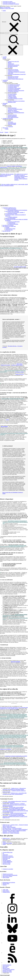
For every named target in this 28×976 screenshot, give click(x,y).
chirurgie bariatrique (15, 661)
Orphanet (4, 884)
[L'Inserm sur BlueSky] (12, 932)
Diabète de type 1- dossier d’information (11, 832)
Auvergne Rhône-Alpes (7, 852)
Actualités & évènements (8, 118)
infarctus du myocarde (5, 365)
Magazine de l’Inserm (12, 110)
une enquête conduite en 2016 (20, 266)
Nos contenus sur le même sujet (9, 226)
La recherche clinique (12, 87)
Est (3, 853)
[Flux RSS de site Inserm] (12, 962)
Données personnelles (7, 970)
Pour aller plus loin (6, 231)
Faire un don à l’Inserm (7, 876)
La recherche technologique (13, 89)
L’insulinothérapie (11, 222)
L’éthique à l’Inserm (12, 96)
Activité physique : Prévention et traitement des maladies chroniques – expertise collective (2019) (14, 831)
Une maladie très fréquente (10, 208)
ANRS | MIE (5, 889)
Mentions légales (6, 968)
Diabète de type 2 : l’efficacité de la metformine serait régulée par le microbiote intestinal (14, 789)
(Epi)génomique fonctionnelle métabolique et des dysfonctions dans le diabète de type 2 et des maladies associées (14, 708)
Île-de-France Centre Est (8, 855)
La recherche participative (13, 91)
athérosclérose (19, 363)
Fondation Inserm (6, 892)
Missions (9, 62)
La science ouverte (11, 95)
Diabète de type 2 (6, 838)
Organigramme (11, 63)
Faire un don (5, 127)
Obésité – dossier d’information (9, 827)
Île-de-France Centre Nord (8, 857)
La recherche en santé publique (14, 88)
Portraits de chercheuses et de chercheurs (16, 101)
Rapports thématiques (12, 116)
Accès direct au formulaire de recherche (11, 3)
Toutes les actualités (12, 124)
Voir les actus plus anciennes (7, 796)
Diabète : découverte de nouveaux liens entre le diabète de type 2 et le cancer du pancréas (15, 813)
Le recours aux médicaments (14, 221)
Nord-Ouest (5, 859)
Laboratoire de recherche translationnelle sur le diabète (16, 756)
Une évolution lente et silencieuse (12, 211)
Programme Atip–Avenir (13, 77)
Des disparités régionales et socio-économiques (17, 210)
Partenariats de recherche (13, 69)
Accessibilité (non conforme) (8, 969)
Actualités (7, 227)
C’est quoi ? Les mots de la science (15, 109)
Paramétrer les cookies (7, 971)
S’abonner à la (8, 868)
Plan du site (5, 967)
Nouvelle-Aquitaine (7, 860)
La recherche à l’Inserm (5, 81)
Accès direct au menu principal (9, 2)
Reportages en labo (12, 102)
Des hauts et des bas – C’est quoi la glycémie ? (12, 828)
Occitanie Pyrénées (6, 862)
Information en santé (5, 104)
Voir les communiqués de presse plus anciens (10, 819)
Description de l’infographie (7, 390)
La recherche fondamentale (13, 85)
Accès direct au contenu (7, 1)
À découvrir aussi (9, 229)
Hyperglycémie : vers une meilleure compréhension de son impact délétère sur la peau (13, 808)
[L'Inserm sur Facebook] (12, 903)
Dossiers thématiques (12, 108)
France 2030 (10, 73)
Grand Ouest (5, 854)
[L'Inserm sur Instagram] (12, 913)
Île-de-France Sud (6, 858)
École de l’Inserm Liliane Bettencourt (15, 78)
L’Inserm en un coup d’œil (13, 61)
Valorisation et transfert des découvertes (16, 90)
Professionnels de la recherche (9, 882)
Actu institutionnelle (12, 123)
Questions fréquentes (7, 964)
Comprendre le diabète (7, 843)
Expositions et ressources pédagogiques (16, 112)
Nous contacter (6, 966)
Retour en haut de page (5, 975)
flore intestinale (4, 426)
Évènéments (10, 126)
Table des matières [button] (4, 205)
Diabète (4, 841)
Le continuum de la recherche (14, 84)
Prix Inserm (10, 67)
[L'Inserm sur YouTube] (12, 942)
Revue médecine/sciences (13, 117)
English (4, 10)
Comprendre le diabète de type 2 (9, 207)
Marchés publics (6, 883)
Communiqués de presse (10, 228)
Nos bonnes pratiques (12, 94)
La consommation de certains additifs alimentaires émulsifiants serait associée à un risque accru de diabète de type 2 (15, 816)
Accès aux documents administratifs (10, 875)
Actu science (10, 121)
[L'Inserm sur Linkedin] (12, 922)
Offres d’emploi (6, 877)
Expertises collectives (12, 114)
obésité (7, 419)
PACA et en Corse (6, 864)
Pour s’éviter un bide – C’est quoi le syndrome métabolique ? (15, 829)
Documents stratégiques (13, 66)
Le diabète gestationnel (12, 217)
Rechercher (2, 33)
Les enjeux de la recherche (8, 225)
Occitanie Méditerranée (7, 861)
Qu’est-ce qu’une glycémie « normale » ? (16, 212)
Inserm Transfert (6, 890)
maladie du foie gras (19, 374)
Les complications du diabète (11, 213)
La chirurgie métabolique (13, 224)
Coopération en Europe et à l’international (16, 71)
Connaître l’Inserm (5, 57)
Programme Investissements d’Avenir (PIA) (17, 74)
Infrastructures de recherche (13, 65)
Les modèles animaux (12, 97)
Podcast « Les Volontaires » (13, 111)
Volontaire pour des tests (8, 874)
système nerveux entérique (5, 749)
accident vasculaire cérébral (17, 365)
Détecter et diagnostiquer (10, 218)
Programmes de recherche (13, 76)
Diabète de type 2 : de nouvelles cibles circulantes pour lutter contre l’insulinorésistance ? (15, 793)
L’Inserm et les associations (13, 70)
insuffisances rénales (19, 371)
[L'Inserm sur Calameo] (12, 952)
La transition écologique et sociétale (15, 98)
